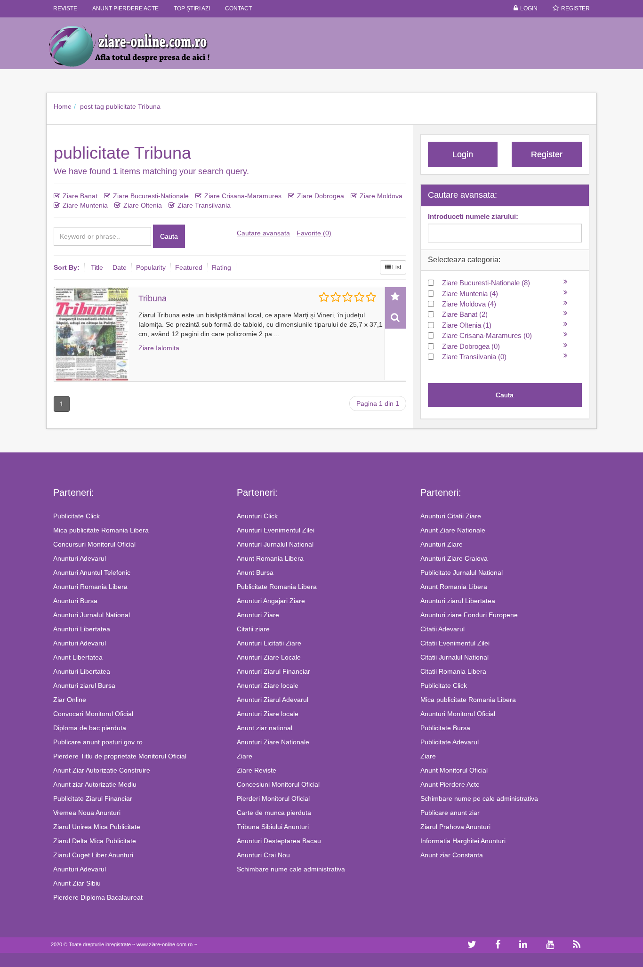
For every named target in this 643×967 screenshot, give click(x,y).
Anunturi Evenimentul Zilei (275, 530)
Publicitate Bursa (445, 728)
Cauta (169, 236)
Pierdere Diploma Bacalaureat (98, 897)
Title (97, 267)
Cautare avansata (263, 233)
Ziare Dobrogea (320, 196)
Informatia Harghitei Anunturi (463, 841)
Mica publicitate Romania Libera (101, 530)
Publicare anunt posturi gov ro (98, 742)
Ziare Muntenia (85, 205)
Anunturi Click (257, 516)
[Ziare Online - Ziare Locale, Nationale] (138, 45)
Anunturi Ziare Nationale (273, 742)
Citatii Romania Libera (453, 671)
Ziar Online (69, 699)
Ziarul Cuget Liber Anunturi (93, 855)
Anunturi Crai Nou (263, 855)
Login (529, 8)
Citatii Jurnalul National (454, 657)
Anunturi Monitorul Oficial (457, 713)
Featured (188, 267)
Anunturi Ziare (258, 615)
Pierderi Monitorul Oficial (273, 798)
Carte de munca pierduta (274, 812)
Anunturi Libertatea (81, 629)
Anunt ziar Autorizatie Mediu (95, 784)
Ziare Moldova (381, 196)
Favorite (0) (314, 233)
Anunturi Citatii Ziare (450, 516)
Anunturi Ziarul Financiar (273, 671)
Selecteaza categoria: (464, 260)
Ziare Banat (80, 196)
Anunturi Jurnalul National (91, 615)
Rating (221, 267)
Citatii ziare (253, 629)
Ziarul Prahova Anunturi (455, 826)
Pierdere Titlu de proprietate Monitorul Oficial (119, 756)
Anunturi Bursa (75, 600)
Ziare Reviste (256, 770)
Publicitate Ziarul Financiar (92, 798)
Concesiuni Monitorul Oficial (278, 784)
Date (120, 267)
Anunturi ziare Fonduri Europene (469, 615)
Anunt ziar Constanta (451, 855)
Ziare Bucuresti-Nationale (151, 196)
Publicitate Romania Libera (277, 586)
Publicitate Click (76, 516)
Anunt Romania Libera (270, 558)
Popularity (151, 267)
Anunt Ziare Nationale (452, 530)
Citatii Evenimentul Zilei (455, 643)
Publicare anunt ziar (450, 812)
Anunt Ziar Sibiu (77, 883)
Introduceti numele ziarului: (473, 216)
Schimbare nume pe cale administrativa (479, 798)
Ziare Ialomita (158, 348)
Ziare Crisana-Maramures (242, 196)
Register (575, 8)
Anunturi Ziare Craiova (454, 558)
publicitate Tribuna (133, 106)
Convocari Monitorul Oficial (93, 713)
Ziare (244, 756)
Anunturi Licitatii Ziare (269, 643)
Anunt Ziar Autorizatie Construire (101, 770)
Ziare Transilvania (204, 205)
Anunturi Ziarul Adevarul (272, 699)
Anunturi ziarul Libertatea (457, 600)
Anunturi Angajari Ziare (271, 600)
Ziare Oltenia (142, 205)
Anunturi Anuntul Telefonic (91, 572)
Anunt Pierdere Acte (450, 784)
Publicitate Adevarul (449, 742)
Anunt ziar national (264, 728)
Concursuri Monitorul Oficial (94, 544)
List (396, 267)
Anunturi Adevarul (79, 558)
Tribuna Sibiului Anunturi (273, 826)
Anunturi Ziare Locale (269, 657)
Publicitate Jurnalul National (461, 572)
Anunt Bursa (255, 572)
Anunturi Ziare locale (267, 685)
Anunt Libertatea (78, 657)
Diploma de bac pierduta (89, 728)
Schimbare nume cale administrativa (291, 869)
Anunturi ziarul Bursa (84, 685)
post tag (92, 106)
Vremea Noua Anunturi (87, 812)
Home (63, 106)
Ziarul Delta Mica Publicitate (94, 841)
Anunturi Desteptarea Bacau (279, 841)
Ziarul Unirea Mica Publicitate (96, 826)
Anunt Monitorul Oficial (454, 770)
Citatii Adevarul (442, 629)
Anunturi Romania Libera (90, 586)
